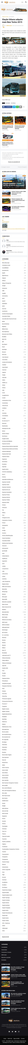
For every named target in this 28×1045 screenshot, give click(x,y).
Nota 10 (14, 650)
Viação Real (14, 915)
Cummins (14, 413)
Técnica (14, 823)
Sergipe (14, 805)
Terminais (14, 828)
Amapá (14, 285)
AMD (14, 290)
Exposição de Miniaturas (14, 479)
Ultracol (14, 864)
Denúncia (14, 423)
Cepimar (14, 372)
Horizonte (14, 545)
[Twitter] (14, 107)
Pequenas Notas (14, 678)
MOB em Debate (14, 624)
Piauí (14, 688)
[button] (2, 2)
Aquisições (14, 303)
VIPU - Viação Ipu (14, 923)
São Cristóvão (14, 780)
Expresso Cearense (14, 487)
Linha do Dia (14, 573)
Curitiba (14, 418)
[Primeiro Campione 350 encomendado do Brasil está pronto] (6, 201)
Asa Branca (14, 311)
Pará (14, 670)
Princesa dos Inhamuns (14, 701)
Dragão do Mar (14, 438)
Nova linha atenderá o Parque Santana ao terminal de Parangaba (17, 968)
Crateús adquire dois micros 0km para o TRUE (18, 1009)
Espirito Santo (14, 469)
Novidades (11, 16)
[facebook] (9, 1031)
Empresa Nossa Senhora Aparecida (14, 446)
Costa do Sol (14, 405)
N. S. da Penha (14, 635)
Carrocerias (14, 359)
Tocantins (14, 839)
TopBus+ (14, 844)
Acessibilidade (14, 267)
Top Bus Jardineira (14, 841)
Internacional (14, 548)
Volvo (14, 930)
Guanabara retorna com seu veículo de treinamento (13, 228)
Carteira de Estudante (14, 362)
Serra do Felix (14, 811)
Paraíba (14, 673)
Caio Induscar (14, 357)
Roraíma (14, 752)
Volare (14, 925)
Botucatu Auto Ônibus (14, 334)
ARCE (14, 306)
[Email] (20, 107)
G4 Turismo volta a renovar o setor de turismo (18, 207)
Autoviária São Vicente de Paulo (14, 318)
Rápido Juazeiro (14, 711)
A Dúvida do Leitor (14, 265)
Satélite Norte (14, 800)
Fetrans (14, 505)
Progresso (14, 706)
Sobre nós (10, 1038)
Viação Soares (14, 918)
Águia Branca (14, 275)
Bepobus (14, 326)
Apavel (14, 301)
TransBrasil (14, 846)
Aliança (14, 280)
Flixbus (14, 512)
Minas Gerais (14, 614)
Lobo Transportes (14, 581)
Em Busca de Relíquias (14, 441)
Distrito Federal (14, 433)
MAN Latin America (14, 586)
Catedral (14, 364)
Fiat (14, 510)
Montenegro (14, 629)
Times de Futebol (14, 836)
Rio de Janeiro (14, 731)
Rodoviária (14, 744)
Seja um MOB (16, 1038)
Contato (23, 1038)
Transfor (14, 851)
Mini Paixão (14, 617)
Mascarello (14, 599)
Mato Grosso (14, 604)
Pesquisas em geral (14, 683)
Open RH (14, 665)
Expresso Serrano (14, 497)
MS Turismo (14, 632)
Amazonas (14, 288)
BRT (14, 341)
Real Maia (14, 719)
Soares (14, 818)
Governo (14, 533)
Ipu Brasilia (14, 550)
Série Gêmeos (14, 808)
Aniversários (14, 295)
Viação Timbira (14, 920)
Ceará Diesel (14, 367)
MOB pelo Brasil (14, 627)
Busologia (14, 349)
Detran (14, 431)
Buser (14, 346)
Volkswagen (14, 928)
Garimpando (14, 525)
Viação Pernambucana (14, 912)
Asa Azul (14, 308)
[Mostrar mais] (23, 107)
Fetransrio (14, 507)
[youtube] (15, 1031)
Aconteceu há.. (14, 270)
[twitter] (12, 1031)
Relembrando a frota (14, 726)
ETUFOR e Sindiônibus (14, 471)
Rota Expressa (14, 757)
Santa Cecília (14, 770)
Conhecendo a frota (14, 400)
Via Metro (14, 884)
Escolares (14, 464)
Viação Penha (14, 910)
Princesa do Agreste (14, 698)
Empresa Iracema (14, 443)
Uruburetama (14, 867)
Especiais (14, 466)
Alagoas (14, 278)
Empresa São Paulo (14, 454)
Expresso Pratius (14, 494)
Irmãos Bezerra (14, 556)
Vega (14, 874)
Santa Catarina (14, 767)
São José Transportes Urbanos (14, 790)
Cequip (14, 375)
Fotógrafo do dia (14, 517)
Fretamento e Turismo (14, 520)
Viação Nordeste (14, 905)
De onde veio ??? (14, 420)
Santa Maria (14, 772)
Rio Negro (14, 742)
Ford (14, 515)
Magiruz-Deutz (14, 584)
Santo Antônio (14, 775)
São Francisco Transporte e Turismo (14, 782)
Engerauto (14, 459)
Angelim (14, 293)
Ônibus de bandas (14, 658)
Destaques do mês (14, 428)
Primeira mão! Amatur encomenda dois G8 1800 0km (20, 127)
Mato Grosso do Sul (14, 607)
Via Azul (14, 877)
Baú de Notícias (14, 324)
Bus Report (14, 344)
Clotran (14, 387)
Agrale (14, 272)
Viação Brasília (14, 892)
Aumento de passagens (14, 313)
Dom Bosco (14, 436)
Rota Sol (14, 760)
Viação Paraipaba (14, 907)
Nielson (14, 647)
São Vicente (14, 798)
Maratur (14, 594)
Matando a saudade (14, 601)
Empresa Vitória (14, 456)
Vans (14, 872)
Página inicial (5, 16)
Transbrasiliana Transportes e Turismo (14, 849)
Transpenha (14, 856)
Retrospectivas (14, 729)
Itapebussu (14, 558)
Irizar (14, 553)
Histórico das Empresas (14, 543)
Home (5, 1038)
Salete (14, 765)
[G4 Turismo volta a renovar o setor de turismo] (6, 209)
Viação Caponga (14, 897)
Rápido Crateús (14, 709)
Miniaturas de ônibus (14, 619)
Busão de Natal (5, 221)
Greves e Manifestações (14, 535)
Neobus (14, 642)
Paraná (14, 675)
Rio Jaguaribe (14, 739)
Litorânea (14, 578)
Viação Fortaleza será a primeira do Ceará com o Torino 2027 (7, 144)
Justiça (14, 566)
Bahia (14, 321)
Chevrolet (14, 377)
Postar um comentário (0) (14, 162)
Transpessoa (14, 859)
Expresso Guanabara (14, 492)
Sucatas (14, 821)
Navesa (14, 640)
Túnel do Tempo (14, 861)
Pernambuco (14, 680)
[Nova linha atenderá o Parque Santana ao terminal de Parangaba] (5, 969)
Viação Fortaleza (14, 900)
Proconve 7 (14, 703)
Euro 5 (14, 474)
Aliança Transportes (14, 283)
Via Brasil (14, 879)
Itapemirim (14, 561)
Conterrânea (14, 403)
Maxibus (14, 609)
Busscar (14, 352)
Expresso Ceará (14, 484)
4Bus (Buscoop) (14, 262)
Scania (14, 803)
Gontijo (14, 530)
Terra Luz (14, 831)
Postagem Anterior (6, 167)
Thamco (14, 833)
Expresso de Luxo (14, 489)
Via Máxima (14, 882)
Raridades (14, 716)
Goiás (14, 528)
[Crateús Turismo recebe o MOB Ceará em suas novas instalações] (6, 193)
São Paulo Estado (14, 795)
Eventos (14, 477)
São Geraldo (14, 785)
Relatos (14, 724)
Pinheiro (14, 691)
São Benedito (14, 777)
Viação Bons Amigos (14, 890)
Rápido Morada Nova (14, 714)
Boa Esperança (14, 331)
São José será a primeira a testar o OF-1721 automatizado (18, 994)
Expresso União (14, 502)
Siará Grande (14, 813)
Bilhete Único (14, 329)
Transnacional (14, 854)
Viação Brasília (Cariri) (14, 895)
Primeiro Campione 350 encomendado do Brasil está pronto (7, 127)
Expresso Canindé (14, 482)
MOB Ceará (14, 622)
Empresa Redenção (14, 451)
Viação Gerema (14, 902)
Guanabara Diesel (14, 540)
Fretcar (14, 522)
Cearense (14, 369)
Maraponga (14, 591)
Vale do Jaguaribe (14, 869)
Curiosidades (14, 415)
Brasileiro (14, 336)
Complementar (14, 395)
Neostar (14, 645)
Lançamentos (14, 568)
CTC (14, 410)
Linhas (14, 576)
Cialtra (14, 380)
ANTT (14, 298)
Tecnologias (14, 826)
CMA (14, 390)
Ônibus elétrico (14, 660)
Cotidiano (14, 408)
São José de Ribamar (14, 788)
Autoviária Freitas (14, 316)
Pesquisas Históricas (14, 686)
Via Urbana (13, 103)
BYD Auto (14, 354)
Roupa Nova (14, 762)
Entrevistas (14, 461)
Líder (14, 571)
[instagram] (19, 1031)
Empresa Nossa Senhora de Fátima (14, 448)
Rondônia (14, 749)
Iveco (14, 563)
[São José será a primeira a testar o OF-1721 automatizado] (5, 995)
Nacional (14, 637)
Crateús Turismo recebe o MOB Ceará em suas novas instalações (19, 193)
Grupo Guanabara (14, 538)
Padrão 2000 (14, 668)
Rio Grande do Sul (14, 737)
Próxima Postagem (22, 167)
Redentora (14, 721)
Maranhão (14, 589)
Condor (14, 397)
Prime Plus (14, 696)
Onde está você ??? (14, 655)
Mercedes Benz (14, 612)
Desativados (14, 426)
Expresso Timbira (14, 499)
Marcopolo (14, 596)
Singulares (14, 816)
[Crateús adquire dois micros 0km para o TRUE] (5, 1010)
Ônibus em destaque (14, 663)
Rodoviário (14, 747)
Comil (14, 392)
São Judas (14, 793)
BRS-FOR (14, 339)
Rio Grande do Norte (14, 734)
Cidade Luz (14, 382)
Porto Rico (14, 693)
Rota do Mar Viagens (14, 754)
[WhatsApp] (17, 107)
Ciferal (14, 385)
